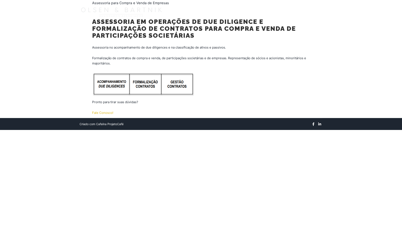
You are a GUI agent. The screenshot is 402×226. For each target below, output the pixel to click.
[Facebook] (313, 124)
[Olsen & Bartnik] (121, 11)
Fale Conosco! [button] (102, 113)
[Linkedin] (319, 124)
